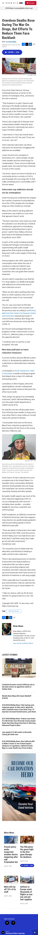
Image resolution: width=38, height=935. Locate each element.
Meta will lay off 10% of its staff (10, 889)
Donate (31, 3)
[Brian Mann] (6, 629)
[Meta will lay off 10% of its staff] (11, 880)
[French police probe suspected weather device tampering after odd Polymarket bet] (11, 840)
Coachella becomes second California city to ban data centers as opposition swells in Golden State (18, 686)
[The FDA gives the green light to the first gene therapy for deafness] (27, 840)
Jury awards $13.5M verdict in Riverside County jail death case (17, 733)
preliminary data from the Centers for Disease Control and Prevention (19, 313)
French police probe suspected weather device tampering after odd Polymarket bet (11, 854)
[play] (3, 932)
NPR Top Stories (14, 611)
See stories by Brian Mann (23, 643)
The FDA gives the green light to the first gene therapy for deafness (26, 852)
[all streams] (35, 932)
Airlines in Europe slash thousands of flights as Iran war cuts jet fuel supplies (26, 893)
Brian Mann (12, 42)
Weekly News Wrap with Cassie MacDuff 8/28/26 (16, 697)
